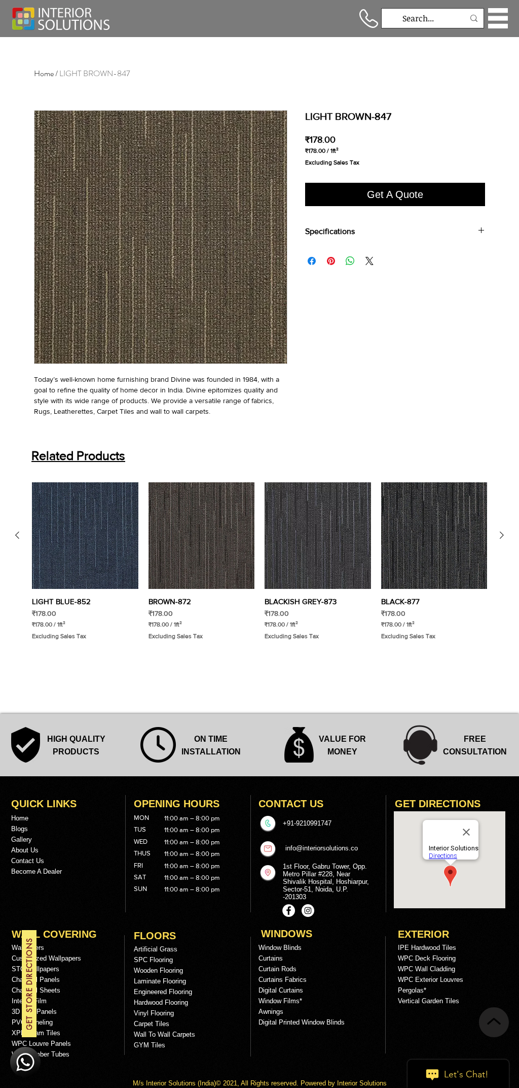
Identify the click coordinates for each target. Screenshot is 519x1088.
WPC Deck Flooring (427, 958)
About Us (25, 850)
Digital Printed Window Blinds (301, 1022)
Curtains (270, 958)
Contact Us (27, 861)
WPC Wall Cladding (426, 969)
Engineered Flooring (163, 992)
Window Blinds (280, 947)
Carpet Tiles (151, 1024)
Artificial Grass (155, 949)
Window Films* (280, 1001)
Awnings (270, 1011)
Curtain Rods (277, 969)
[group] (259, 566)
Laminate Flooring (160, 981)
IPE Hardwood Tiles (427, 947)
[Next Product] (502, 535)
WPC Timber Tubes (40, 1054)
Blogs (19, 829)
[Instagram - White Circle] (308, 910)
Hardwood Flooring (161, 1002)
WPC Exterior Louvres (430, 979)
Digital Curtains (280, 990)
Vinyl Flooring (154, 1013)
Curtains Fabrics (282, 979)
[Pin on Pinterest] (331, 261)
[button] (498, 18)
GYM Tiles (149, 1045)
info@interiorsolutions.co (321, 848)
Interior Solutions (172, 1083)
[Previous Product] (17, 535)
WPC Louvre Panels (41, 1043)
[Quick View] (85, 535)
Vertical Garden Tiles (428, 1001)
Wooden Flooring (158, 970)
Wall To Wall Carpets (164, 1034)
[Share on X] (369, 261)
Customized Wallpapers (46, 958)
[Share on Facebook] (312, 261)
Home (44, 73)
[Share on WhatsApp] (350, 261)
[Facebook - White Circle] (288, 910)
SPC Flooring (153, 960)
